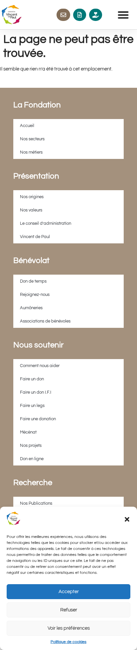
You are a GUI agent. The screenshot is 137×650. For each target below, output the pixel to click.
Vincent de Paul (35, 236)
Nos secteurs (32, 139)
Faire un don (32, 379)
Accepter (69, 591)
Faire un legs (32, 405)
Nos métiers (31, 152)
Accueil (27, 125)
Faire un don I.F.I (35, 392)
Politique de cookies (68, 642)
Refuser (68, 609)
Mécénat (28, 432)
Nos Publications (36, 503)
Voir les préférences (69, 628)
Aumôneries (31, 308)
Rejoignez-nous (35, 294)
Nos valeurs (31, 210)
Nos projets (31, 445)
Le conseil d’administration (45, 223)
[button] (127, 519)
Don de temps (33, 281)
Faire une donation (38, 419)
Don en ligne (32, 458)
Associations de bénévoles (45, 321)
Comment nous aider (40, 365)
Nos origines (32, 197)
